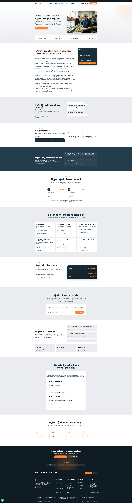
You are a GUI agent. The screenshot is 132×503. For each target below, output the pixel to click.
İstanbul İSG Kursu (81, 481)
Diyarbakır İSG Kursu (81, 488)
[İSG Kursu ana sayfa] (39, 3)
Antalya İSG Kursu (81, 489)
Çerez (96, 501)
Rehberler (61, 3)
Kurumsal (73, 3)
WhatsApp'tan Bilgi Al (42, 27)
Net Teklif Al (80, 312)
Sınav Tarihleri (69, 483)
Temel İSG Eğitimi (51, 464)
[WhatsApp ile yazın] (2, 500)
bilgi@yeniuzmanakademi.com (93, 492)
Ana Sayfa (36, 8)
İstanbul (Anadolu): (58, 497)
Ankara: (68, 497)
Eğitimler (50, 3)
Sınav (56, 3)
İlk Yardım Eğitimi (60, 464)
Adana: (91, 497)
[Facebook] (38, 487)
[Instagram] (36, 487)
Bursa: (83, 497)
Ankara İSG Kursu (81, 482)
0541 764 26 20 (85, 3)
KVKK (91, 501)
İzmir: (76, 497)
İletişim (88, 501)
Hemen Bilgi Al (94, 3)
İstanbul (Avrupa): (47, 497)
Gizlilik (94, 501)
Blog (85, 501)
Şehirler (67, 3)
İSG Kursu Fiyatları (70, 492)
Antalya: (70, 498)
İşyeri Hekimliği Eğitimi (71, 464)
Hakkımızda (82, 501)
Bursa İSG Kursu (80, 485)
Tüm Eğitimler (80, 464)
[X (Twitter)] (40, 487)
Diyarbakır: (62, 498)
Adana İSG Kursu (80, 486)
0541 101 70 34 (92, 490)
